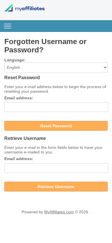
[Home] (24, 10)
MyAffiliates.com (59, 212)
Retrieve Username (56, 186)
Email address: (18, 98)
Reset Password (56, 126)
